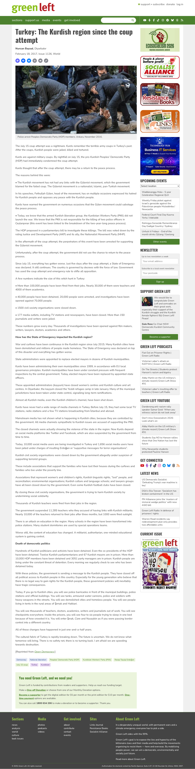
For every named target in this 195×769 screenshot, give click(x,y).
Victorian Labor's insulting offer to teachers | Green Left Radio (159, 391)
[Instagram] (159, 465)
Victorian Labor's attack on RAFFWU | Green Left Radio (156, 363)
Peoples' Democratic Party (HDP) (64, 659)
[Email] (40, 61)
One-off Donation (36, 690)
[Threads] (173, 465)
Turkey (34, 664)
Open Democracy (44, 651)
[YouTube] (142, 465)
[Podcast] (147, 465)
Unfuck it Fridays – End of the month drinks (157, 233)
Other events (160, 241)
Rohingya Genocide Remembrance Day (159, 225)
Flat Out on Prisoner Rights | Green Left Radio (156, 354)
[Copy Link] (46, 61)
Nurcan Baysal (24, 48)
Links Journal (96, 724)
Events (57, 20)
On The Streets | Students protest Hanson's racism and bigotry (159, 371)
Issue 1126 (45, 54)
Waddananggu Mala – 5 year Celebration (156, 194)
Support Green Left (155, 291)
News (14, 724)
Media (46, 20)
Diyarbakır (40, 48)
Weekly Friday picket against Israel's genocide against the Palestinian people (156, 203)
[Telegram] (164, 465)
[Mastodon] (17, 61)
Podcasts (42, 728)
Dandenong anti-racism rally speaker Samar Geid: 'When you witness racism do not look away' (159, 409)
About (67, 724)
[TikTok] (154, 465)
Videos (41, 731)
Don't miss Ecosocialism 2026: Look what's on (158, 419)
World (56, 54)
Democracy (21, 659)
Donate (170, 4)
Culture (15, 735)
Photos (41, 724)
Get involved (72, 20)
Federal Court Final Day (154, 214)
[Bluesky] (29, 61)
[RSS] (178, 465)
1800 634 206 (44, 703)
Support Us (32, 20)
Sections (17, 20)
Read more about (130, 759)
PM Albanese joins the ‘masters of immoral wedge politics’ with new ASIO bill (159, 490)
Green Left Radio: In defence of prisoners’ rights (158, 501)
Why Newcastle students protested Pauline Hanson (155, 451)
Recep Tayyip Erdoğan (124, 659)
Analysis (16, 728)
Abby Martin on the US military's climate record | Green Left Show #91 (159, 380)
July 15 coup (22, 664)
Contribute (69, 728)
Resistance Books (99, 728)
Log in (180, 4)
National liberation (38, 659)
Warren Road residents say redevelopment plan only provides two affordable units (159, 510)
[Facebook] (23, 61)
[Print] (35, 61)
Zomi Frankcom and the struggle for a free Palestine (158, 520)
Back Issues (18, 738)
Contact (67, 731)
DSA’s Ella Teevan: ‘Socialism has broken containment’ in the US (159, 481)
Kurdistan (45, 664)
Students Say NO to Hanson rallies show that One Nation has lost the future (160, 440)
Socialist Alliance (98, 731)
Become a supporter (30, 695)
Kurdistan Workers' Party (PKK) (97, 659)
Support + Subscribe (153, 4)
